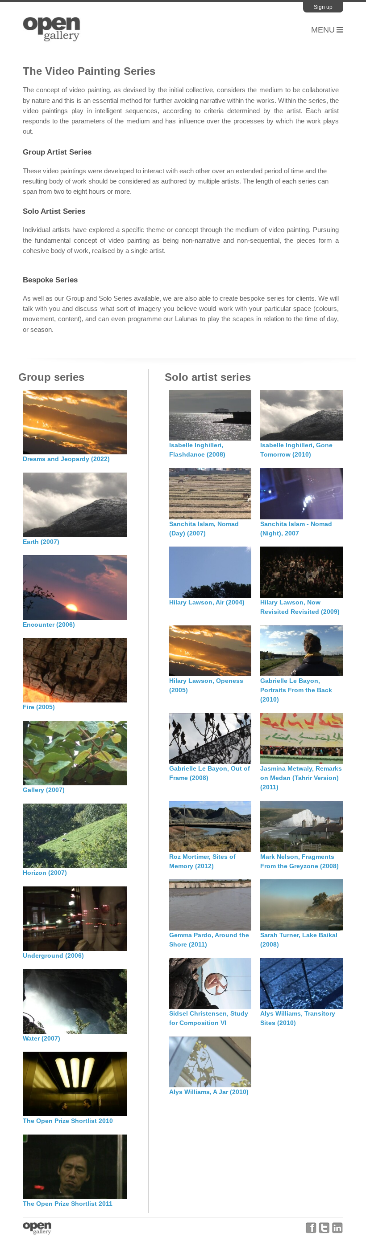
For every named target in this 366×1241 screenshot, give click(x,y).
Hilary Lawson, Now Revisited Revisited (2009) (300, 607)
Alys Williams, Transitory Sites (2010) (297, 1018)
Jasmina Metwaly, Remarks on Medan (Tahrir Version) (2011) (301, 778)
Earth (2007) (41, 541)
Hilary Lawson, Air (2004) (207, 602)
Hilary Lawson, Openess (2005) (206, 685)
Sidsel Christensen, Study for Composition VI (208, 1018)
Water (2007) (41, 1038)
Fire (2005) (39, 706)
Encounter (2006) (49, 624)
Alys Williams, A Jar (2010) (209, 1091)
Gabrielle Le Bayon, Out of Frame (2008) (209, 773)
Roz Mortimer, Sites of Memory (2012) (202, 861)
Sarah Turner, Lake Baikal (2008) (298, 939)
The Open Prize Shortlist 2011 (67, 1203)
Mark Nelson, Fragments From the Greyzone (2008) (299, 861)
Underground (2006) (53, 955)
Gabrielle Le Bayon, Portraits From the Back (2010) (296, 690)
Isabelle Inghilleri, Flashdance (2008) (197, 449)
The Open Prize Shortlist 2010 (68, 1120)
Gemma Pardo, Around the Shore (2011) (209, 939)
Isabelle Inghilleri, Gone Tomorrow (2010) (296, 449)
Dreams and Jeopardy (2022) (66, 458)
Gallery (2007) (44, 789)
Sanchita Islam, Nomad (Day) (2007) (204, 528)
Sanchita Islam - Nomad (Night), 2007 (296, 528)
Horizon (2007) (45, 872)
